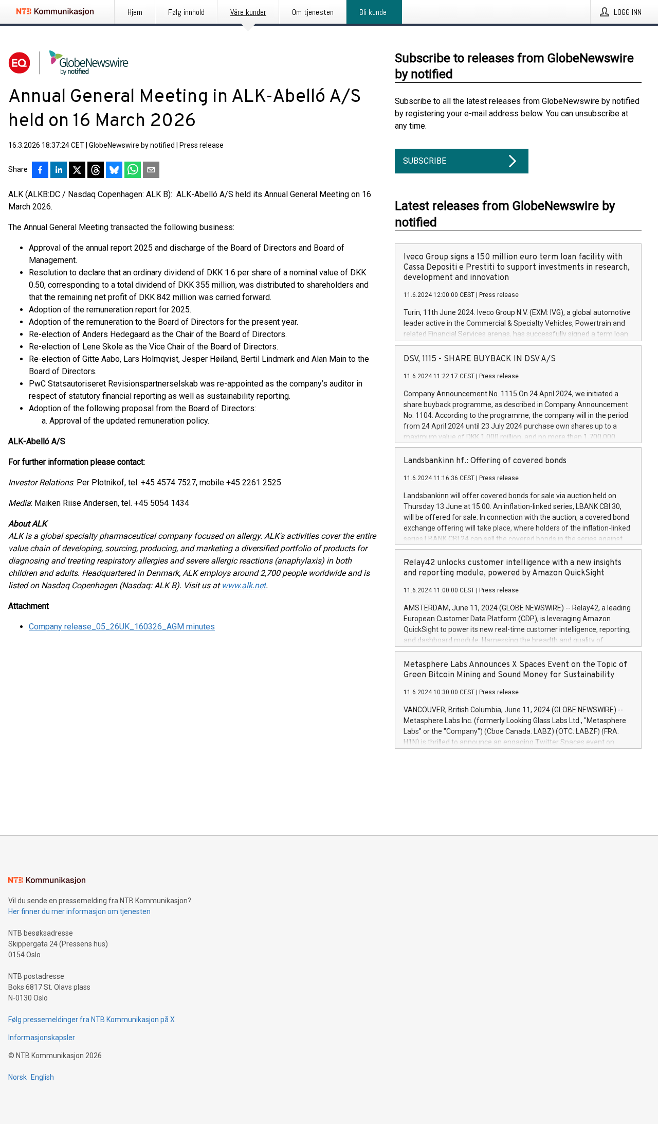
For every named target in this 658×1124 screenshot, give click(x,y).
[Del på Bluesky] (114, 171)
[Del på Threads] (95, 171)
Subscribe (424, 161)
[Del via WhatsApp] (132, 171)
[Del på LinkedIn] (58, 171)
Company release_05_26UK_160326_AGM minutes (122, 626)
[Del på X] (77, 171)
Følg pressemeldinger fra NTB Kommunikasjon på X (91, 1019)
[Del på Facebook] (40, 171)
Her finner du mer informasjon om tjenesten (79, 911)
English (42, 1077)
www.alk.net (244, 585)
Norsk (17, 1077)
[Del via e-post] (151, 171)
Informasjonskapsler (41, 1037)
